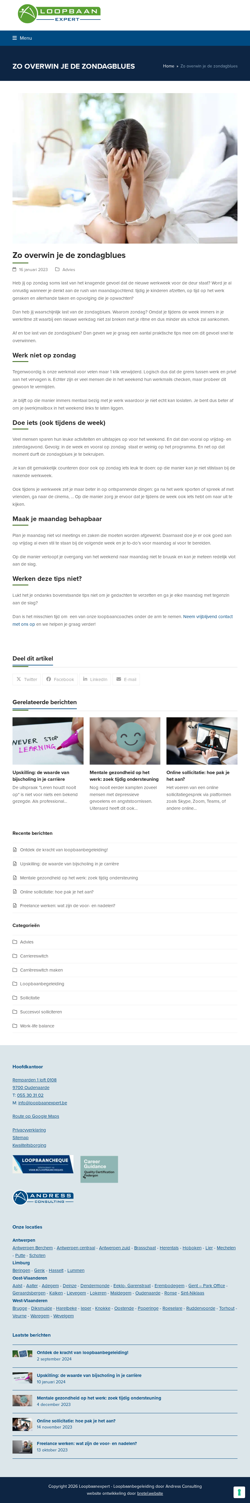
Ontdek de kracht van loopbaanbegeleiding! (64, 850)
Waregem (39, 1316)
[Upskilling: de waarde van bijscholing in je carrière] (48, 740)
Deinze (70, 1285)
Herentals (169, 1248)
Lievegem (76, 1293)
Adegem (50, 1285)
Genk (39, 1270)
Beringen (21, 1270)
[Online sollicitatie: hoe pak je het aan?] (202, 740)
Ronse (170, 1293)
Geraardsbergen (28, 1293)
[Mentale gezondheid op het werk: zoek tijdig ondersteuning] (125, 740)
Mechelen (226, 1248)
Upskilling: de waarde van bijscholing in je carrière (69, 864)
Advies (68, 269)
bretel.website (150, 1493)
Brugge (19, 1308)
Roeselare (172, 1308)
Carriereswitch (34, 956)
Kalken (56, 1293)
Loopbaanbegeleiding (42, 984)
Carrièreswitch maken (41, 970)
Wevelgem (63, 1316)
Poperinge (148, 1308)
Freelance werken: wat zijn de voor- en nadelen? (67, 905)
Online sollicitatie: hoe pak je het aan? (57, 892)
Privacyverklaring (29, 1130)
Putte (20, 1255)
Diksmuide (41, 1308)
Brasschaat (145, 1248)
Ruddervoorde (200, 1308)
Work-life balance (37, 1026)
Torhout (226, 1308)
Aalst (17, 1285)
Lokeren (98, 1293)
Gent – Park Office (206, 1285)
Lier (209, 1248)
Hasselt (56, 1270)
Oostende (124, 1308)
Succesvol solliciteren (41, 1012)
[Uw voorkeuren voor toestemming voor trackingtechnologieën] (239, 1492)
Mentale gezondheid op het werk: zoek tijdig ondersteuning (79, 878)
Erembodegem (169, 1285)
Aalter (32, 1285)
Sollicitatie (30, 998)
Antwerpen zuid (114, 1248)
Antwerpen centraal (76, 1248)
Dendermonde (94, 1285)
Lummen (75, 1270)
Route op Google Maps (35, 1116)
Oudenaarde (147, 1293)
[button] (22, 38)
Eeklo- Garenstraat (132, 1285)
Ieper (86, 1308)
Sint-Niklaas (192, 1293)
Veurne (19, 1316)
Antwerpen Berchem (32, 1248)
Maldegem (120, 1293)
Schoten (37, 1255)
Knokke (102, 1308)
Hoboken (192, 1248)
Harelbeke (66, 1308)
